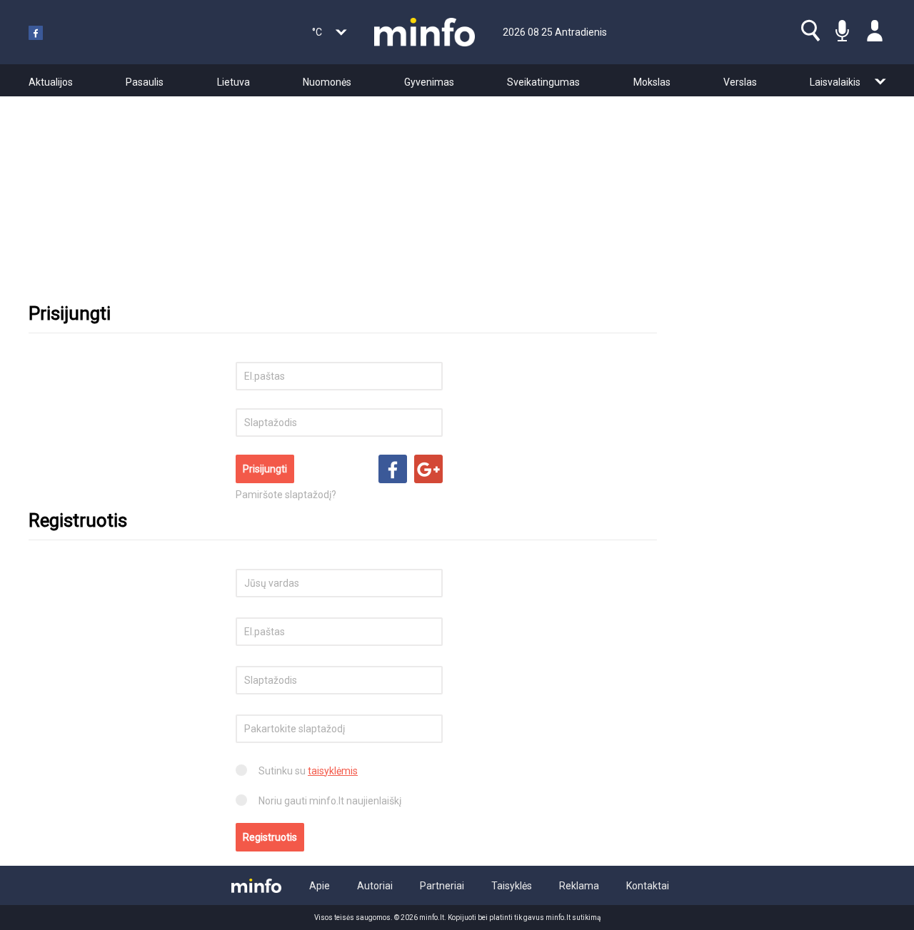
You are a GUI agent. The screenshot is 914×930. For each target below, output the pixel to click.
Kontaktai (647, 885)
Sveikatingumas (543, 82)
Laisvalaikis (835, 82)
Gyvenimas (429, 82)
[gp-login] (428, 469)
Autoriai (375, 885)
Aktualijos (51, 82)
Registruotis (270, 837)
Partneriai (442, 885)
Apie (319, 885)
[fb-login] (392, 469)
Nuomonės (327, 82)
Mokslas (652, 82)
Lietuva (233, 82)
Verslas (740, 82)
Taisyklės (511, 885)
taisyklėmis (333, 771)
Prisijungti (265, 469)
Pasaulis (145, 82)
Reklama (579, 885)
